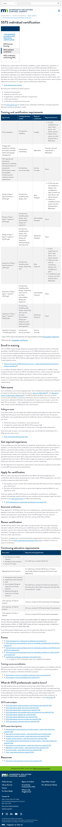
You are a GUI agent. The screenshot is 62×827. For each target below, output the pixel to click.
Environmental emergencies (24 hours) (13, 801)
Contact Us (5, 796)
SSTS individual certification (8, 51)
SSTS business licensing (8, 45)
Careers (4, 788)
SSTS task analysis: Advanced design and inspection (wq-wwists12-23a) (29, 705)
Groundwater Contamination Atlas (28, 786)
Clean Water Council (48, 781)
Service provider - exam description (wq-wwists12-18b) (24, 750)
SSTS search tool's (17, 499)
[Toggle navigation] (59, 10)
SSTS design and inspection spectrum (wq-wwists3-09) (24, 761)
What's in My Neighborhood (26, 791)
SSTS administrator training (13, 85)
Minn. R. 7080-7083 (39, 393)
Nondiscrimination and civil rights (9, 820)
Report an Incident (28, 781)
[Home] (17, 10)
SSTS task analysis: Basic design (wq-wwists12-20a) (22, 708)
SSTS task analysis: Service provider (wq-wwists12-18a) (23, 719)
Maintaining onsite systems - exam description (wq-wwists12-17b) (27, 748)
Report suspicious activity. (41, 768)
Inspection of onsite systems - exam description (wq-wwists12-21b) (28, 736)
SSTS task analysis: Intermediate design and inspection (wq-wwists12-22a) (30, 712)
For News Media (7, 791)
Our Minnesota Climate (49, 785)
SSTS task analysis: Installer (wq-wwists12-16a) (21, 714)
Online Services (7, 781)
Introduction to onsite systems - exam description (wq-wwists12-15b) (28, 745)
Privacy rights (21, 820)
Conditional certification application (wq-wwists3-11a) (23, 657)
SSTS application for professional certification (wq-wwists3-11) (26, 502)
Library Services (7, 785)
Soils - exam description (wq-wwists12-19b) (20, 752)
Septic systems (32, 16)
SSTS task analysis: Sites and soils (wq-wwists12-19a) (22, 721)
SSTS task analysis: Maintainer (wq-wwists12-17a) (21, 717)
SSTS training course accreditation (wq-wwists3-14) (23, 677)
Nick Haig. (50, 697)
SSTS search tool (11, 105)
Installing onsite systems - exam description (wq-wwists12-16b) (26, 738)
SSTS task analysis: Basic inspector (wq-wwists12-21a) (23, 710)
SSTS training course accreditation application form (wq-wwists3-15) (28, 675)
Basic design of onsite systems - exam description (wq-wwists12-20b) (28, 734)
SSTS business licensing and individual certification (17, 18)
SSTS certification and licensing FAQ (16, 437)
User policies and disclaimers (31, 820)
